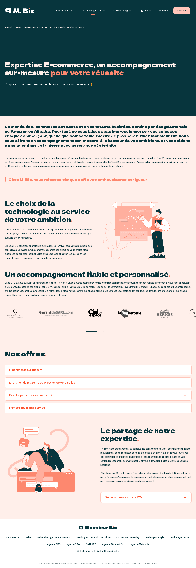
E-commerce (12, 537)
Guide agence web (180, 537)
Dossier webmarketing (127, 537)
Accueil (8, 27)
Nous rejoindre (111, 551)
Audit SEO (91, 544)
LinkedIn (98, 551)
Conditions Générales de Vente (114, 563)
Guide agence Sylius (155, 537)
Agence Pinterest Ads (113, 544)
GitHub (81, 551)
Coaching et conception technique (93, 537)
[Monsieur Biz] (20, 11)
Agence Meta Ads (139, 544)
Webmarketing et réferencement (53, 537)
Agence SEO (54, 544)
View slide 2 (102, 331)
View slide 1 (91, 331)
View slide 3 (108, 331)
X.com (89, 551)
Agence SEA (73, 544)
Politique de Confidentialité (145, 563)
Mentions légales (89, 563)
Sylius (28, 537)
